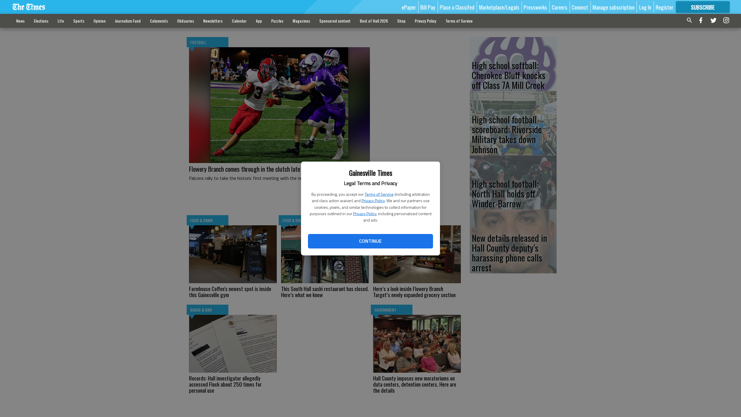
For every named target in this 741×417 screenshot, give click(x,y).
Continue (370, 240)
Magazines (301, 21)
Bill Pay (427, 7)
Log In (645, 7)
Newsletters (213, 21)
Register (664, 7)
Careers (559, 7)
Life (61, 21)
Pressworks (535, 7)
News (20, 21)
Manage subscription (613, 7)
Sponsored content (335, 21)
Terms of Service (379, 194)
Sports (78, 21)
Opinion (99, 21)
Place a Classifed (457, 7)
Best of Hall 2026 (374, 21)
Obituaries (185, 21)
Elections (41, 21)
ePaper (409, 7)
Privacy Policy (373, 200)
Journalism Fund (128, 21)
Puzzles (277, 21)
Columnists (159, 21)
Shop (401, 21)
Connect (580, 7)
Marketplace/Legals (499, 7)
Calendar (239, 21)
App (259, 21)
